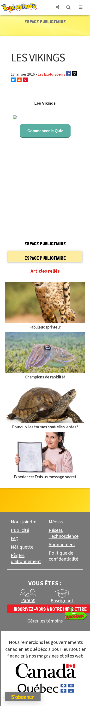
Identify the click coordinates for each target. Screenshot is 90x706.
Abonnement (62, 544)
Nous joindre (23, 522)
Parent (28, 600)
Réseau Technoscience (63, 533)
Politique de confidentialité (63, 556)
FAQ (14, 538)
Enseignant (62, 601)
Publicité (20, 530)
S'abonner (22, 696)
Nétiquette (22, 547)
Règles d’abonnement (26, 558)
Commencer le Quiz (45, 131)
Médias (56, 522)
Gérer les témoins (45, 621)
